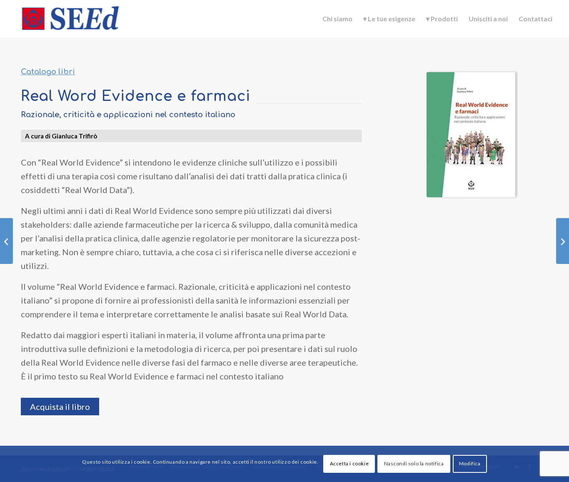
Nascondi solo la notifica (414, 464)
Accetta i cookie (349, 464)
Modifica (470, 464)
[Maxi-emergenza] (6, 241)
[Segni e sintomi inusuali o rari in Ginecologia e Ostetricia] (562, 241)
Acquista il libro (60, 407)
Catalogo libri (48, 72)
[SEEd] (70, 19)
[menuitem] (337, 19)
